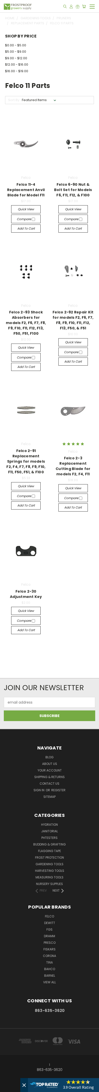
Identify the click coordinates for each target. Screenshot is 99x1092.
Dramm (49, 936)
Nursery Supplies (49, 884)
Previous (8, 1087)
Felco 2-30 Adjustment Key (26, 594)
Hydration (49, 824)
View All (49, 982)
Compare (24, 219)
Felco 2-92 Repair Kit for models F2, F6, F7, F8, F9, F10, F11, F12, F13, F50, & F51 (73, 320)
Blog (49, 757)
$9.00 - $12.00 (16, 58)
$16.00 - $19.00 (16, 71)
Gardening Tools (49, 864)
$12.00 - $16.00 (16, 64)
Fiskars (49, 949)
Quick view (26, 209)
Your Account (50, 770)
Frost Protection (49, 857)
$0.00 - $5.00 (15, 45)
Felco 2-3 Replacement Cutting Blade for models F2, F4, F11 (73, 466)
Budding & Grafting (49, 844)
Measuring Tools (49, 877)
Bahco (49, 969)
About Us (49, 764)
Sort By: (14, 100)
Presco (50, 942)
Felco (49, 916)
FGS (49, 929)
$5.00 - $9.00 (15, 51)
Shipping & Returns (49, 777)
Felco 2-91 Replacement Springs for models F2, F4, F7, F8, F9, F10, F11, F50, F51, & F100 (25, 461)
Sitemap (49, 797)
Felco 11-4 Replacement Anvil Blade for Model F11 (26, 190)
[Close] (24, 1085)
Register (58, 790)
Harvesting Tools (49, 871)
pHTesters (49, 838)
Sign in (39, 790)
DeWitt (49, 923)
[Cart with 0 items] (84, 6)
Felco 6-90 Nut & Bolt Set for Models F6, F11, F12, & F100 (73, 190)
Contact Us (49, 783)
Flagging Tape (49, 851)
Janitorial (49, 831)
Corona (49, 956)
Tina (49, 962)
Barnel (49, 975)
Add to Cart (26, 228)
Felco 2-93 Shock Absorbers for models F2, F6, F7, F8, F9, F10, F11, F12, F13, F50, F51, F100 (26, 323)
